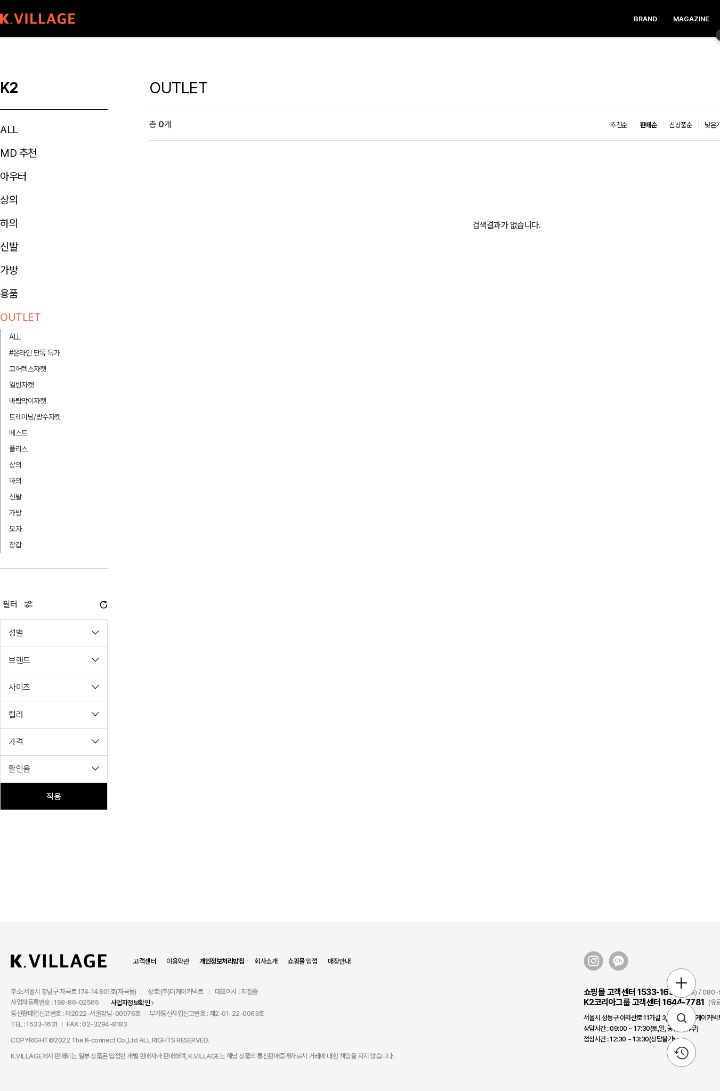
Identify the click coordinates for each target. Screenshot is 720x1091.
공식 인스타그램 (593, 961)
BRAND (645, 19)
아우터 (13, 176)
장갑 (15, 544)
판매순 (648, 125)
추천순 (618, 125)
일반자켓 (21, 385)
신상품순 (680, 125)
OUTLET (20, 317)
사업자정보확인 (130, 1003)
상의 (9, 200)
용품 (9, 293)
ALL (9, 129)
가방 (9, 270)
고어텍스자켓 (27, 369)
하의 (9, 223)
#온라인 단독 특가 (34, 353)
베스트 (18, 433)
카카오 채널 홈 (618, 961)
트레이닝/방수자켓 (35, 417)
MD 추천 (18, 153)
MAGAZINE (691, 19)
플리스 (18, 449)
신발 (9, 246)
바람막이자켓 (27, 401)
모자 (15, 528)
